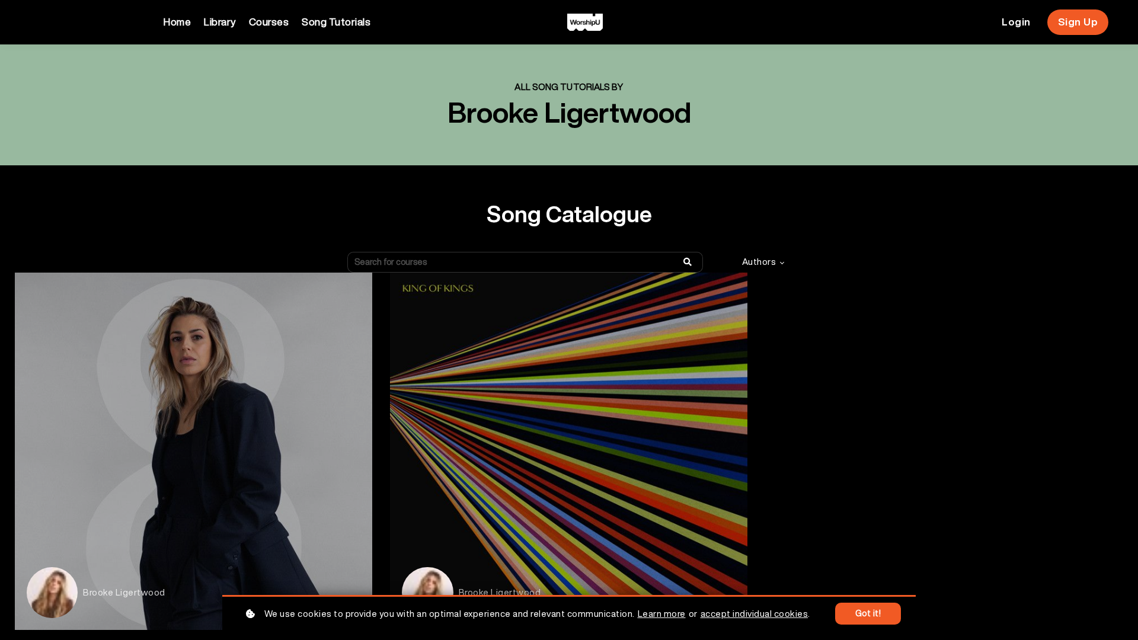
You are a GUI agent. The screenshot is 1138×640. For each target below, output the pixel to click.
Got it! (868, 613)
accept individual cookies (754, 613)
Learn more (662, 613)
